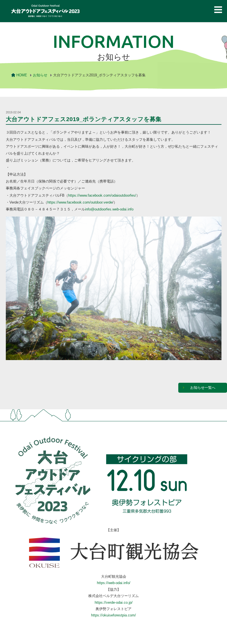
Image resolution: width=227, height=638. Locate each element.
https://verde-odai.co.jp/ (114, 602)
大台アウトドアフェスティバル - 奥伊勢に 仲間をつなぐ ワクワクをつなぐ (46, 12)
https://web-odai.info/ (113, 583)
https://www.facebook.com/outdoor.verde (79, 202)
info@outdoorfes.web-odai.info (109, 209)
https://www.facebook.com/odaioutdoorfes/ (102, 195)
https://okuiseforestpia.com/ (113, 615)
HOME (21, 75)
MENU (218, 9)
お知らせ (40, 75)
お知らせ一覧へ (202, 388)
